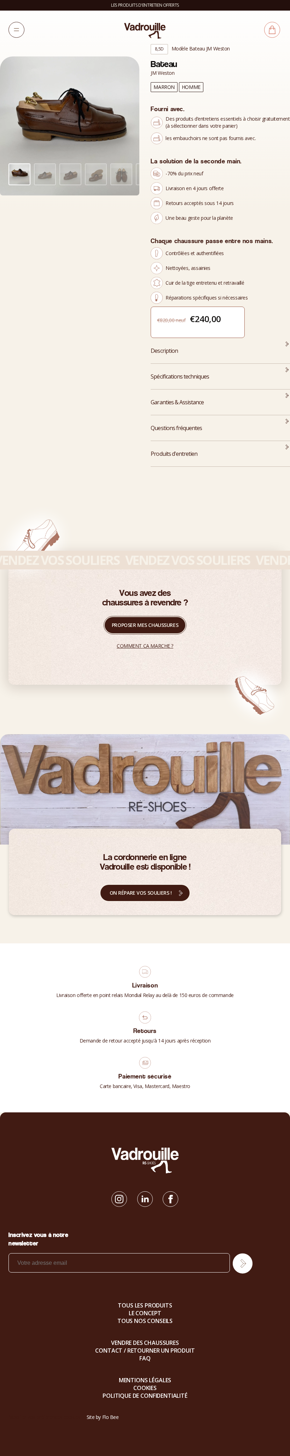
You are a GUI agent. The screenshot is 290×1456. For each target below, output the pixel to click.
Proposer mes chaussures (145, 625)
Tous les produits (145, 1305)
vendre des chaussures (145, 1343)
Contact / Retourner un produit (145, 1350)
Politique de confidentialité (145, 1396)
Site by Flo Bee (103, 1417)
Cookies (145, 1388)
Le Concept (145, 1313)
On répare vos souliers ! (141, 892)
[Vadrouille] (145, 30)
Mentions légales (145, 1380)
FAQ (145, 1358)
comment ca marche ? (145, 645)
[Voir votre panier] (272, 30)
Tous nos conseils (145, 1321)
